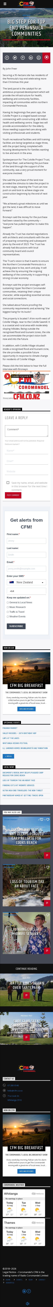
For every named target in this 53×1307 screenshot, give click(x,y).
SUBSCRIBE (16, 626)
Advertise (10, 1282)
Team (31, 1279)
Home (8, 1279)
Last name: (13, 548)
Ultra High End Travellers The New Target (23, 790)
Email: (10, 562)
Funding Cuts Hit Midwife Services (18, 785)
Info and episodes (26, 709)
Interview (9, 867)
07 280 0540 (13, 1085)
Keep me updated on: (18, 597)
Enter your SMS (15, 576)
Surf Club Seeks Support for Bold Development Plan (26, 1025)
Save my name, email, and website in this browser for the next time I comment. (29, 483)
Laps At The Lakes (11, 738)
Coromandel (10, 915)
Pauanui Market (10, 728)
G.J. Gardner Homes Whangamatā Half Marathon (25, 748)
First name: (13, 534)
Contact (42, 1279)
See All (9, 756)
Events (19, 1279)
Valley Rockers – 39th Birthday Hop (19, 733)
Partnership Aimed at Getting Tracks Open (23, 795)
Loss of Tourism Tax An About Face (19, 780)
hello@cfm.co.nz (14, 1090)
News (26, 18)
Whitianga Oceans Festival (15, 743)
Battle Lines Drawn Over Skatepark (27, 985)
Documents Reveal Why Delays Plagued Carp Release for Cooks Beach (23, 774)
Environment (11, 819)
